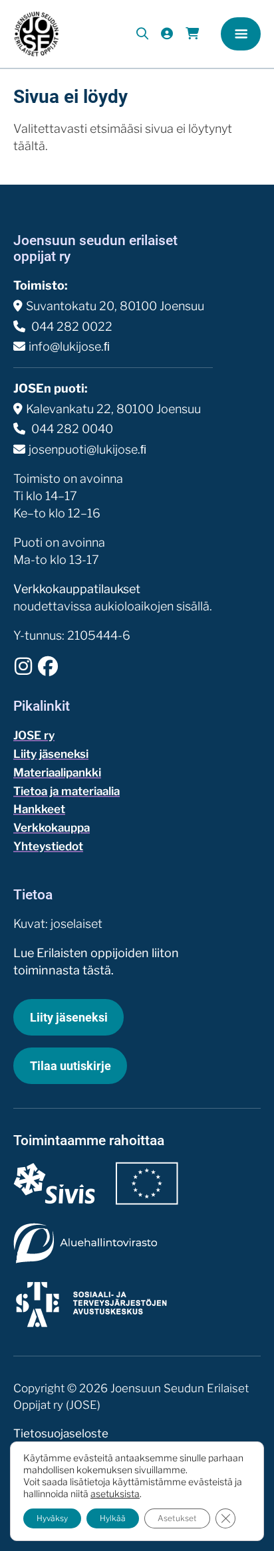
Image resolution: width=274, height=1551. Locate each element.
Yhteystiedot (48, 846)
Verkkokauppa (51, 827)
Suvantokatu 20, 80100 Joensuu (115, 306)
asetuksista (115, 1493)
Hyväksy (52, 1518)
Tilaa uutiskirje (70, 1066)
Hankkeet (39, 809)
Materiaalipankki (57, 772)
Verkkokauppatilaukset (76, 589)
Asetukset (177, 1518)
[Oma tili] (166, 33)
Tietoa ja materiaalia (66, 791)
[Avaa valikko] (241, 33)
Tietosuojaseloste (60, 1433)
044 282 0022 (70, 326)
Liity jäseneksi (50, 754)
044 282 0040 (71, 429)
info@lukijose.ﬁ (69, 346)
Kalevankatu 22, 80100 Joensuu (113, 409)
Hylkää (113, 1518)
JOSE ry (34, 735)
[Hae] (142, 33)
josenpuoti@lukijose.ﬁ (87, 449)
